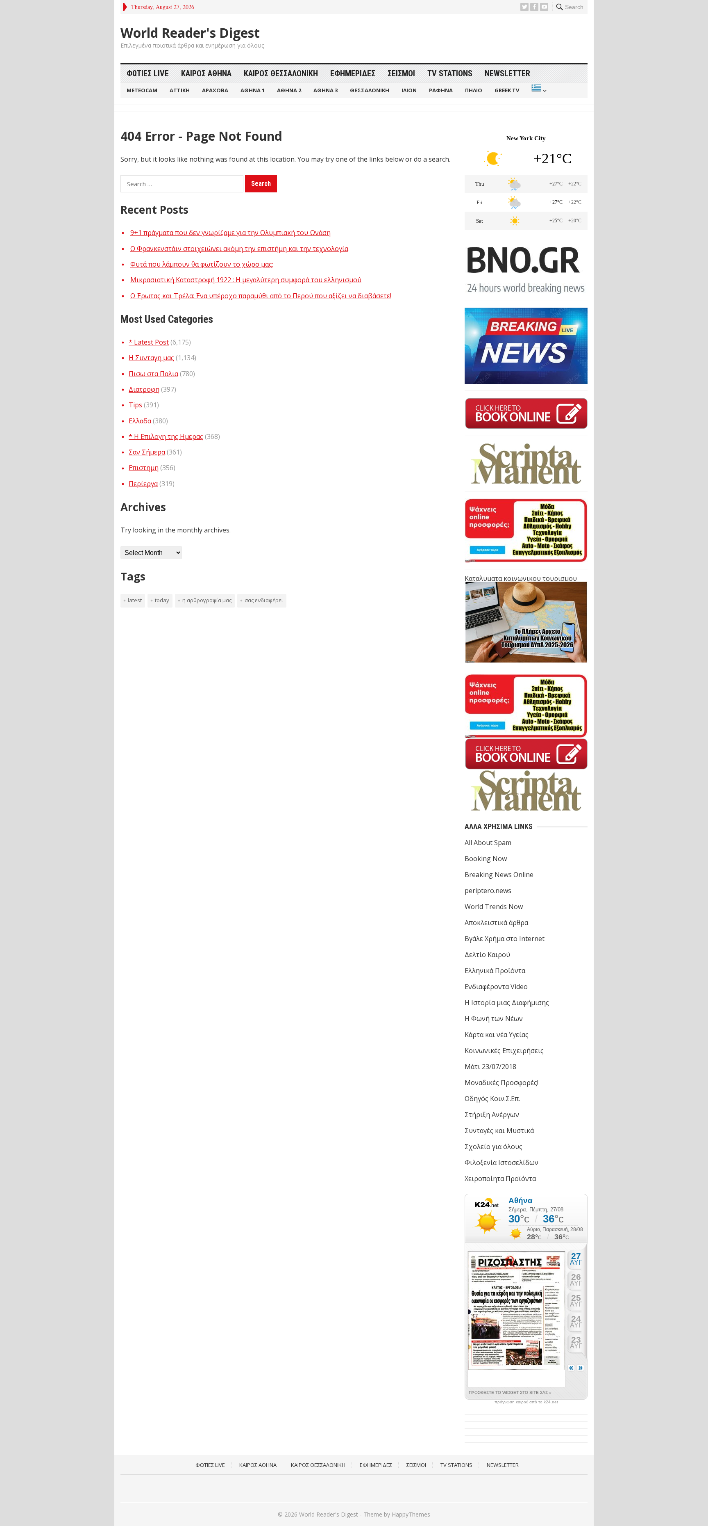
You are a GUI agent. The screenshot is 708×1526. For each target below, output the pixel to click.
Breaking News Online (499, 874)
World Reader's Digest (190, 32)
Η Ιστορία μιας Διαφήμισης (507, 1002)
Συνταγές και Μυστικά (499, 1130)
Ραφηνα (441, 90)
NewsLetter (507, 73)
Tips (135, 404)
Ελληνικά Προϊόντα (495, 970)
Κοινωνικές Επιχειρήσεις (504, 1050)
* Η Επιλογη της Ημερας (166, 436)
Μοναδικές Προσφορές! (501, 1082)
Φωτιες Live (148, 73)
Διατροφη (144, 389)
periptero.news (488, 890)
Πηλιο (473, 90)
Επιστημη (144, 467)
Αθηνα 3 (325, 90)
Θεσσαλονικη (369, 90)
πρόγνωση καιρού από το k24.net (526, 1402)
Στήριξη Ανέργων (492, 1114)
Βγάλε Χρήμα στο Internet (505, 938)
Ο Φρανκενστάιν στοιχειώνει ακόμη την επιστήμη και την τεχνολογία (239, 248)
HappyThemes (411, 1514)
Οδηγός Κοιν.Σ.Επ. (492, 1098)
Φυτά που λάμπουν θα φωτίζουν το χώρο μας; (201, 264)
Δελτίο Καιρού (487, 954)
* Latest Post (149, 342)
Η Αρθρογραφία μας (206, 600)
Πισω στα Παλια (153, 373)
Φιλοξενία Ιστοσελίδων (501, 1162)
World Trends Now (494, 906)
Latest (135, 600)
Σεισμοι (401, 73)
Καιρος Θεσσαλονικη (281, 73)
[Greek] (538, 90)
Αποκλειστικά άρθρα (496, 922)
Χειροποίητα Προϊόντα (500, 1178)
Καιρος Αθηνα (206, 73)
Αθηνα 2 (289, 90)
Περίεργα (143, 483)
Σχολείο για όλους (493, 1146)
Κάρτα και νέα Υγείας (497, 1034)
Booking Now (486, 858)
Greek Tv (507, 90)
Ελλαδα (140, 420)
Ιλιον (409, 90)
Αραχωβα (215, 90)
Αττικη (180, 90)
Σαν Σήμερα (147, 452)
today (162, 600)
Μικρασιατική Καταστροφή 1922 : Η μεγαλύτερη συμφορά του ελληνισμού (245, 279)
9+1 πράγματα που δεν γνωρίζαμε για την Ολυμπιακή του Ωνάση (230, 232)
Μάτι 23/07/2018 (490, 1066)
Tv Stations (449, 73)
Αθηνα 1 (253, 90)
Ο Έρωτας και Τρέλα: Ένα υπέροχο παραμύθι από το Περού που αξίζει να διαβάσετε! (260, 295)
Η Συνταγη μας (151, 357)
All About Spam (488, 842)
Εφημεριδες (352, 73)
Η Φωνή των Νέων (494, 1018)
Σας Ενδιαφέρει (264, 600)
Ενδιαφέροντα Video (496, 986)
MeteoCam (142, 90)
